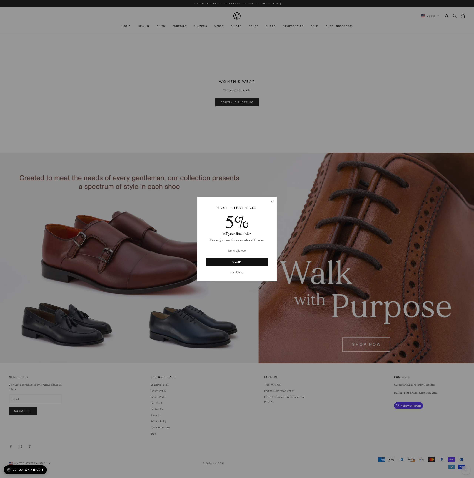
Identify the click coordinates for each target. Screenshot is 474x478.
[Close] (272, 201)
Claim (237, 262)
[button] (25, 469)
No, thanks (237, 272)
